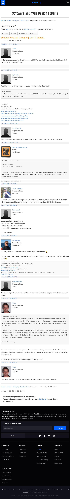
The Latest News (7, 452)
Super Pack (22, 456)
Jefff (14, 49)
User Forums (58, 459)
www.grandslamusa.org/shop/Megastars (14, 116)
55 (15, 41)
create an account (30, 29)
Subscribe (23, 33)
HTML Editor (37, 414)
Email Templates (7, 476)
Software (22, 445)
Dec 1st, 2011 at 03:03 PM (9, 298)
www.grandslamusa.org (8, 111)
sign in (8, 29)
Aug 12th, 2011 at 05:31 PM (9, 277)
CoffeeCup (5, 445)
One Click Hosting (42, 452)
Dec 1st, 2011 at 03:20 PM (9, 362)
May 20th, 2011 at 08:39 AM (9, 44)
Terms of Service (51, 495)
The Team (5, 449)
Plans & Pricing (41, 463)
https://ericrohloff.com (7, 274)
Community (58, 445)
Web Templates (6, 472)
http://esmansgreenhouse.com (9, 267)
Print (14, 33)
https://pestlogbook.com (8, 270)
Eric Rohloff (16, 240)
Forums (8, 20)
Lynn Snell (15, 75)
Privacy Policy (41, 495)
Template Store (7, 468)
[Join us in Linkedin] (54, 436)
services (20, 416)
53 (10, 41)
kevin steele (16, 210)
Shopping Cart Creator (20, 20)
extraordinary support (8, 418)
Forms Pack (22, 452)
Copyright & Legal (58, 489)
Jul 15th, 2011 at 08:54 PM (9, 205)
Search (5, 33)
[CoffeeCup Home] (36, 3)
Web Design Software (37, 489)
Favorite (33, 33)
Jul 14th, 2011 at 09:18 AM (9, 184)
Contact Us (5, 459)
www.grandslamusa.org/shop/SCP (12, 120)
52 (7, 41)
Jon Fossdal (16, 128)
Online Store (26, 489)
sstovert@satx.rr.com (19, 147)
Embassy (56, 456)
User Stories (58, 463)
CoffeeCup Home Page (14, 489)
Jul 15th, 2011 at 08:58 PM (9, 236)
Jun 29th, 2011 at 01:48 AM (9, 142)
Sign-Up (60, 428)
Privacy (67, 489)
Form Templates (7, 479)
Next (21, 41)
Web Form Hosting (42, 459)
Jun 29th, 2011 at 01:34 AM (9, 123)
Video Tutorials (58, 452)
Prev (4, 41)
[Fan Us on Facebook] (44, 436)
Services (39, 445)
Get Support (48, 489)
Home (3, 20)
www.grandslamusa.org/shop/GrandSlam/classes (17, 113)
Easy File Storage (42, 456)
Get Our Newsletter (8, 456)
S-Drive (39, 449)
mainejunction (17, 282)
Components (6, 483)
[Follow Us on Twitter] (39, 436)
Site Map (25, 492)
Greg (14, 303)
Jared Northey (17, 188)
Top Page (3, 489)
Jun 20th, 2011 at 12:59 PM (9, 70)
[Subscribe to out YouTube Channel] (49, 436)
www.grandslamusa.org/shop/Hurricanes (14, 118)
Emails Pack (22, 449)
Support (56, 449)
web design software (8, 416)
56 (18, 41)
